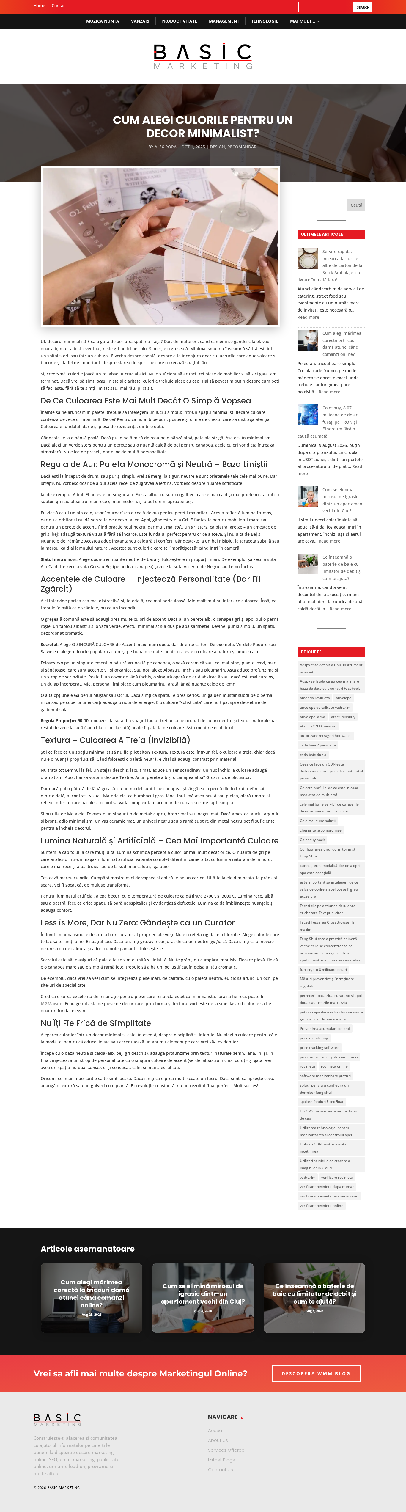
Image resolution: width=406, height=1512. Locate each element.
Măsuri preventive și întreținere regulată (327, 982)
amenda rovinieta (315, 697)
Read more (308, 317)
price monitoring (314, 1038)
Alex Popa (166, 147)
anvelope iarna (312, 716)
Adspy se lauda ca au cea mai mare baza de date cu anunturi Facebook (330, 685)
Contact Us (220, 1470)
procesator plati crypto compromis (329, 1057)
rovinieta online (334, 1066)
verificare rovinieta (337, 1177)
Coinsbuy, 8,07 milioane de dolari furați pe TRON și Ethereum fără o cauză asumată (328, 422)
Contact (59, 6)
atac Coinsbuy (343, 716)
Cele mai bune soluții (318, 820)
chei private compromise (321, 830)
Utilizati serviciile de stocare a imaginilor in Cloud (325, 1164)
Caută (356, 205)
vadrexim (307, 1177)
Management (224, 21)
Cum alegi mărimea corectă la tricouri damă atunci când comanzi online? (91, 1294)
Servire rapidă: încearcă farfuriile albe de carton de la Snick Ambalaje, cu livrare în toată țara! (330, 265)
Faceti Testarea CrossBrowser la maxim (327, 926)
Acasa (215, 1430)
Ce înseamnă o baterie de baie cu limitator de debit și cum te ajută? (315, 1294)
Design (217, 147)
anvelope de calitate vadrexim (325, 707)
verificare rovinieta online (321, 1205)
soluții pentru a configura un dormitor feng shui (324, 1089)
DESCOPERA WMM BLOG (316, 1373)
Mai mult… (302, 21)
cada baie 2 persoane (318, 745)
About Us (218, 1440)
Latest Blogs (221, 1460)
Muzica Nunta (102, 21)
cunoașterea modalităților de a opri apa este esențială (330, 869)
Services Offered (226, 1450)
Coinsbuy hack (312, 839)
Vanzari (140, 21)
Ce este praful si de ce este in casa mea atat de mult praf (329, 791)
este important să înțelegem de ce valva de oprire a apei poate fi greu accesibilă (329, 889)
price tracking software (319, 1047)
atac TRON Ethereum (318, 726)
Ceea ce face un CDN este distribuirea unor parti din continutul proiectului (331, 771)
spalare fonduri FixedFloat (322, 1101)
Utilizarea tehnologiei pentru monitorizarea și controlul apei (326, 1131)
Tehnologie (264, 21)
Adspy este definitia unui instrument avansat (331, 668)
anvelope (343, 697)
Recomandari (242, 147)
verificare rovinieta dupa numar (327, 1186)
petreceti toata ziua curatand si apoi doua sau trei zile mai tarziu (331, 999)
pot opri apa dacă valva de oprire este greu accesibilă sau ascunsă (331, 1016)
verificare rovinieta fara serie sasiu (329, 1196)
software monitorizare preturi (325, 1075)
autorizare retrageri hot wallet (326, 735)
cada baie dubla (313, 754)
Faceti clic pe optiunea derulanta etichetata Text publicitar (327, 909)
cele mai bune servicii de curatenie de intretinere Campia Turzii (329, 808)
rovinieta (307, 1066)
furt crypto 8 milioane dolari (323, 969)
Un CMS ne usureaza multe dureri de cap (329, 1115)
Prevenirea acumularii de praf (325, 1028)
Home (39, 6)
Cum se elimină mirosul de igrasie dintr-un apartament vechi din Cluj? (203, 1294)
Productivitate (179, 21)
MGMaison (51, 1003)
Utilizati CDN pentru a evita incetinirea (323, 1148)
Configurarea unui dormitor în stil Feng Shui (328, 853)
